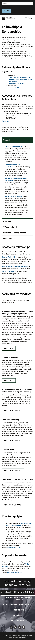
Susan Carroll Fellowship (13, 196)
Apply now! (5, 121)
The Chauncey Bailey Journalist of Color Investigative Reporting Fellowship (20, 79)
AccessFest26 (14, 88)
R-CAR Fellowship (8, 272)
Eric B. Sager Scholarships (14, 147)
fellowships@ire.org (14, 548)
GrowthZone (22, 637)
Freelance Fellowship (16, 84)
